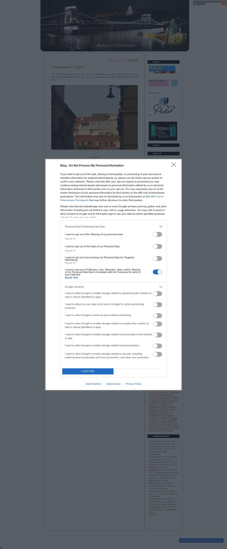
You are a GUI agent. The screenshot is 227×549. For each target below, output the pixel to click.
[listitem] (113, 226)
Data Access (113, 383)
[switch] (157, 234)
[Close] (174, 165)
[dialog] (113, 274)
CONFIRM (88, 371)
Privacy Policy (133, 383)
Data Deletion (93, 383)
